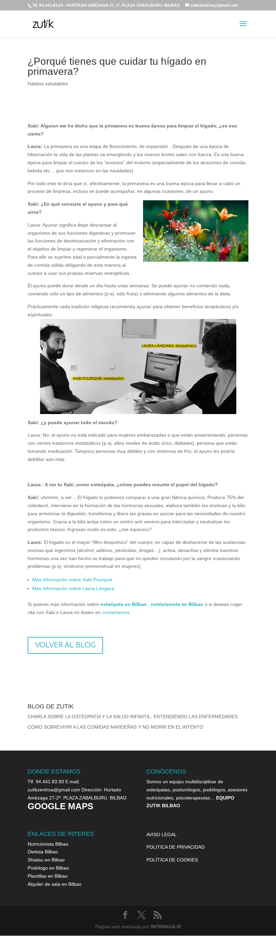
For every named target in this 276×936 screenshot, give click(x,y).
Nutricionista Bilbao (48, 844)
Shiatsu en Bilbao (46, 859)
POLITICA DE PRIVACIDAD (175, 847)
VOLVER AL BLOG (65, 645)
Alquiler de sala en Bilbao (54, 884)
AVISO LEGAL (161, 834)
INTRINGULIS (166, 926)
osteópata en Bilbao (123, 604)
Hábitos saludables (48, 83)
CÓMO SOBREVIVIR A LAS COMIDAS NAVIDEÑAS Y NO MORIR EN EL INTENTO (115, 727)
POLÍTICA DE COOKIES (172, 859)
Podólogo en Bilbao (48, 868)
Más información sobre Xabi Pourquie (72, 579)
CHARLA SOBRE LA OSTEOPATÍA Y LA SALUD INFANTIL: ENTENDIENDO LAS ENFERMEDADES (133, 716)
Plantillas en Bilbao (48, 876)
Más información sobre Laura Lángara (73, 588)
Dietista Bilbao (43, 851)
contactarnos (116, 612)
